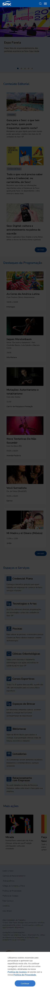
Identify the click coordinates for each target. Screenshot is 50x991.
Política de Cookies (17, 972)
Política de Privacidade (24, 974)
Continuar (25, 983)
